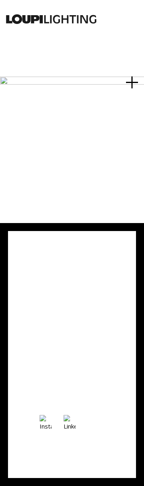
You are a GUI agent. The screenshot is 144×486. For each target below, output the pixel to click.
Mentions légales (69, 356)
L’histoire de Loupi (72, 307)
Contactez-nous (67, 271)
